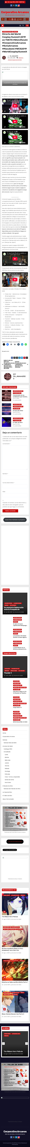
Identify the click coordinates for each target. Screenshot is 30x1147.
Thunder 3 (8, 673)
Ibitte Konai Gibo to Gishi (20, 722)
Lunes (6, 754)
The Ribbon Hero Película (10, 916)
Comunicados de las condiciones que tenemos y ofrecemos (20, 396)
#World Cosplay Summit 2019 (14, 60)
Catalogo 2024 (8, 749)
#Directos (21, 58)
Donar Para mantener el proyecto (15, 520)
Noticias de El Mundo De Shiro (12, 789)
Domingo (7, 771)
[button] (23, 25)
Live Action (8, 782)
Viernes (7, 766)
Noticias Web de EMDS (10, 743)
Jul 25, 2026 (6, 1016)
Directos (15, 31)
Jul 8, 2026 (9, 675)
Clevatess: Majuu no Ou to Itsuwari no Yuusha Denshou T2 (19, 693)
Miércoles (7, 670)
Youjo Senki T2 (17, 707)
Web (4, 491)
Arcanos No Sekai (17, 404)
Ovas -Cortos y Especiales (12, 777)
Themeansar (15, 1144)
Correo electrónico (8, 483)
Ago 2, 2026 (6, 953)
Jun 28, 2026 (9, 612)
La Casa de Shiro (7, 792)
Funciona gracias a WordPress (10, 1143)
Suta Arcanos (16, 408)
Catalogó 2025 (15, 960)
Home (4, 733)
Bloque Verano (17, 683)
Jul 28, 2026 (6, 984)
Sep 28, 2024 (16, 412)
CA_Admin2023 (14, 56)
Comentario (6, 444)
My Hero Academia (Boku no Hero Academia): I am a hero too (12, 949)
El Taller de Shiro (17, 393)
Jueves (7, 763)
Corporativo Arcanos (15, 12)
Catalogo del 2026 (15, 668)
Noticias (6, 605)
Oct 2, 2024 (16, 398)
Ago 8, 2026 (6, 919)
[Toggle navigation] (20, 25)
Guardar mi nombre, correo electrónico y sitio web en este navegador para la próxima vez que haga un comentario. (14, 505)
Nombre (5, 474)
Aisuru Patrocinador (8, 799)
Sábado (7, 768)
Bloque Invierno (7, 960)
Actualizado (7, 668)
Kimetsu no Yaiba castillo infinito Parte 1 (15, 982)
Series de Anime (14, 670)
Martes (7, 757)
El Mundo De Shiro (17, 603)
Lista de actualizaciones (15, 841)
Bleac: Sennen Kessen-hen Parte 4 (13, 1014)
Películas (7, 774)
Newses (23, 1143)
